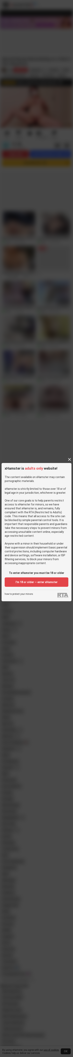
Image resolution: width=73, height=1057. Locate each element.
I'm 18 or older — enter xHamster (37, 582)
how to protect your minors (19, 594)
